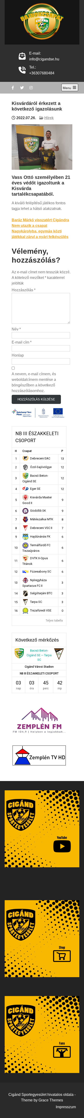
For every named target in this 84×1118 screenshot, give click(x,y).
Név (16, 329)
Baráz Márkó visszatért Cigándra (40, 220)
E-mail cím (22, 342)
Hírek (49, 118)
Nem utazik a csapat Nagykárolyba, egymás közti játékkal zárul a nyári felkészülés (40, 231)
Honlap (18, 355)
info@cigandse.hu (44, 59)
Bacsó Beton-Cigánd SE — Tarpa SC (39, 655)
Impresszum (66, 1107)
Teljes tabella (54, 620)
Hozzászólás (23, 290)
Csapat (27, 451)
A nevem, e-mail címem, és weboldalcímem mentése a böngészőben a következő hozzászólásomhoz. (34, 382)
